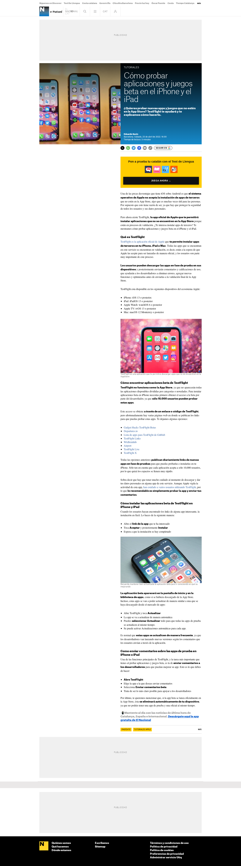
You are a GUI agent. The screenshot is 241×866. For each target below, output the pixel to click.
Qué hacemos (60, 846)
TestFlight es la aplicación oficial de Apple (142, 241)
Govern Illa (104, 3)
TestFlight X (130, 452)
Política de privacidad (163, 846)
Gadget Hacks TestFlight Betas (140, 427)
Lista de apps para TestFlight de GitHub (144, 434)
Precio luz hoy (142, 3)
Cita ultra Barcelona (123, 3)
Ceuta (171, 3)
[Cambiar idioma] (105, 11)
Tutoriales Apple (142, 729)
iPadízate (126, 729)
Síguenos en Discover (50, 3)
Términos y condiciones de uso (169, 843)
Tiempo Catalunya (185, 3)
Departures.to (131, 431)
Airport (127, 445)
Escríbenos (102, 843)
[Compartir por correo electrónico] (145, 148)
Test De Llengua (72, 3)
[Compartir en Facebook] (139, 148)
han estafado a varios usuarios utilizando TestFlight (169, 487)
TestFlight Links (132, 438)
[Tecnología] (44, 11)
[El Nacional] (43, 846)
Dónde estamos (61, 850)
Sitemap (100, 846)
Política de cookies (162, 850)
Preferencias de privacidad (167, 854)
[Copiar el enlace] (150, 148)
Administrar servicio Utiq (166, 857)
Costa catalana (89, 3)
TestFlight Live (131, 449)
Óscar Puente (158, 3)
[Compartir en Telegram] (134, 148)
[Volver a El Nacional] (71, 11)
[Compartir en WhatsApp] (128, 148)
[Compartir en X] (122, 148)
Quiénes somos (61, 843)
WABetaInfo (130, 442)
